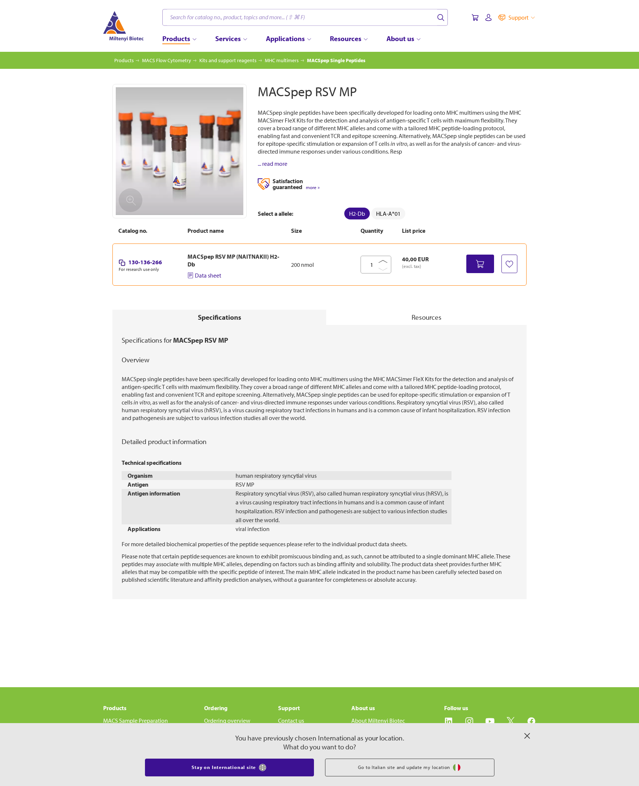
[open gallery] (179, 151)
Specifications (219, 317)
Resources (427, 317)
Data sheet (208, 275)
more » (313, 187)
